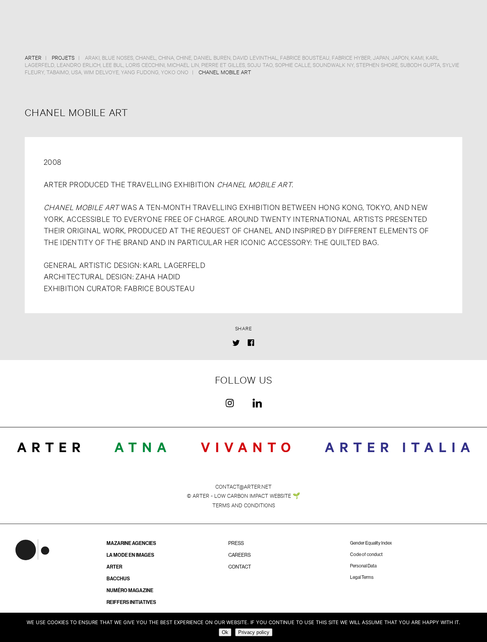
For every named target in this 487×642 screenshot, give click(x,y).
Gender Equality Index (371, 543)
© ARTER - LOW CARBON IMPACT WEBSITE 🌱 (243, 495)
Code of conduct (366, 554)
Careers (239, 555)
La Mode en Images (130, 555)
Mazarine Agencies (131, 543)
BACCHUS (118, 578)
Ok (225, 632)
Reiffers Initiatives (131, 602)
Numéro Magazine (130, 590)
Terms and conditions (243, 504)
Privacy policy (253, 632)
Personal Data (363, 566)
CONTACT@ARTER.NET (243, 486)
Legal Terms (362, 577)
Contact (239, 567)
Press (236, 543)
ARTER (114, 567)
